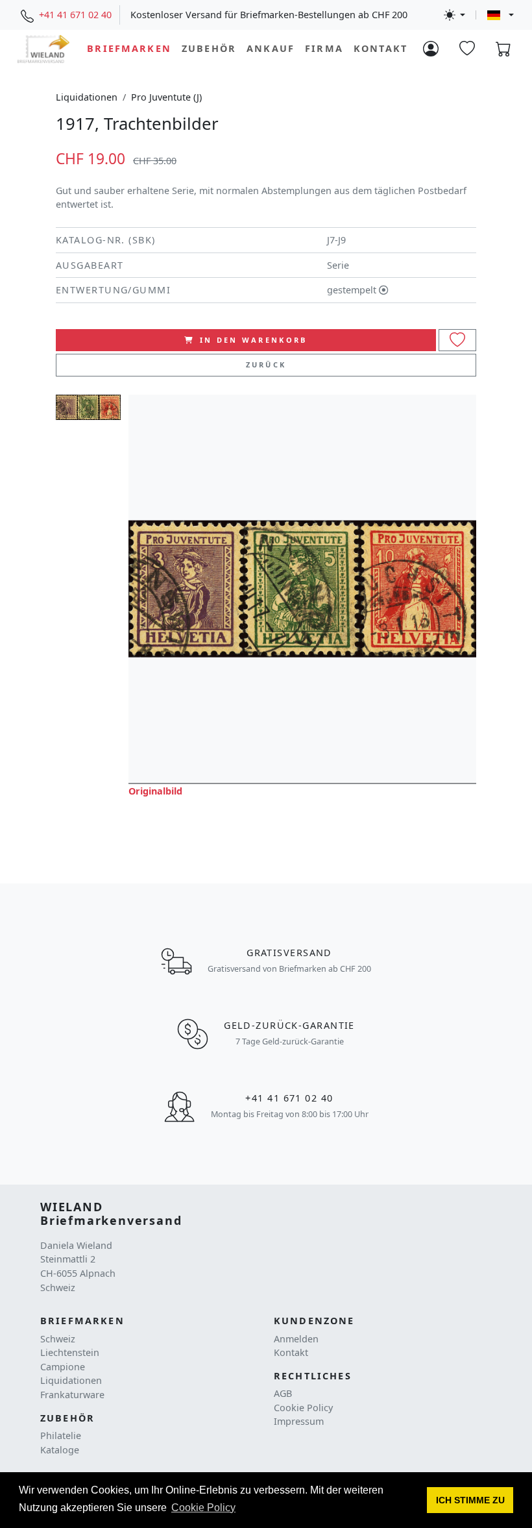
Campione (62, 1367)
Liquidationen (86, 97)
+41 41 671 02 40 (75, 14)
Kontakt (380, 48)
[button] (470, 1500)
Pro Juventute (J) (166, 97)
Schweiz (57, 1339)
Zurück (266, 364)
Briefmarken (129, 48)
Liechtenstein (69, 1352)
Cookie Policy (303, 1407)
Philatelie (60, 1435)
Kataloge (59, 1450)
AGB (283, 1393)
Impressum (299, 1421)
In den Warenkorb (254, 340)
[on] (457, 340)
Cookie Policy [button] (203, 1507)
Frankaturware (72, 1394)
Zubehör (209, 48)
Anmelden (296, 1339)
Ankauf (271, 48)
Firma (324, 48)
